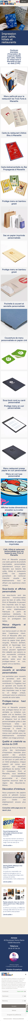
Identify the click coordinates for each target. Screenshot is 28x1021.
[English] (17, 1)
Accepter (14, 1006)
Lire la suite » (7, 845)
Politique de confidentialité (18, 1018)
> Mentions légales (14, 964)
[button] (25, 974)
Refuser (14, 1010)
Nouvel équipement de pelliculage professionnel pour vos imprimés (13, 832)
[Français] (19, 1)
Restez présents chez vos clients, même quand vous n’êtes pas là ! (13, 903)
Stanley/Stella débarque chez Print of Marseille (12, 866)
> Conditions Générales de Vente (14, 966)
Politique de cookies (7, 1018)
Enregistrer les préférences (14, 1014)
